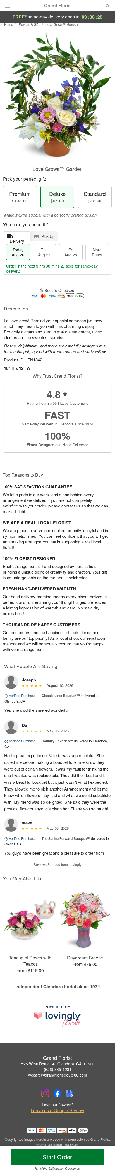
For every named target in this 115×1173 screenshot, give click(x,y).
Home (8, 24)
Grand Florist (58, 5)
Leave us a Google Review (57, 1110)
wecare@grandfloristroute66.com (57, 1075)
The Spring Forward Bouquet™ (66, 838)
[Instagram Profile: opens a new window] (45, 1093)
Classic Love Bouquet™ (61, 695)
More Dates (97, 252)
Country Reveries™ (57, 740)
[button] (103, 1160)
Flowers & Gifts (29, 24)
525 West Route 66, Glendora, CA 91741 (57, 1064)
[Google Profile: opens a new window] (70, 1093)
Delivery (17, 239)
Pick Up (48, 236)
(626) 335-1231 (57, 1069)
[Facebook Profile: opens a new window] (57, 1093)
